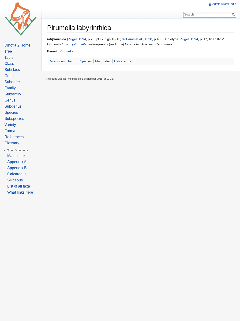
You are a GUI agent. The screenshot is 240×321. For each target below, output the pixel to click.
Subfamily (12, 94)
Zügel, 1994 (77, 39)
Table (9, 57)
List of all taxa (18, 186)
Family (10, 88)
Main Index (16, 156)
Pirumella (66, 51)
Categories (57, 61)
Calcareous (122, 61)
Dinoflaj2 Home (17, 45)
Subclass (12, 70)
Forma (9, 131)
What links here (20, 192)
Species (86, 61)
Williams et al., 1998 (137, 39)
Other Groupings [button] (17, 150)
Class (9, 64)
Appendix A (16, 162)
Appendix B (17, 168)
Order (9, 76)
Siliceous (15, 180)
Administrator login (224, 4)
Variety (10, 125)
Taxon (72, 61)
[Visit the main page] (20, 19)
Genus (9, 100)
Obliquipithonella (74, 44)
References (14, 137)
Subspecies (14, 119)
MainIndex (103, 61)
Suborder (12, 82)
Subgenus (13, 106)
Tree (8, 51)
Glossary (11, 143)
